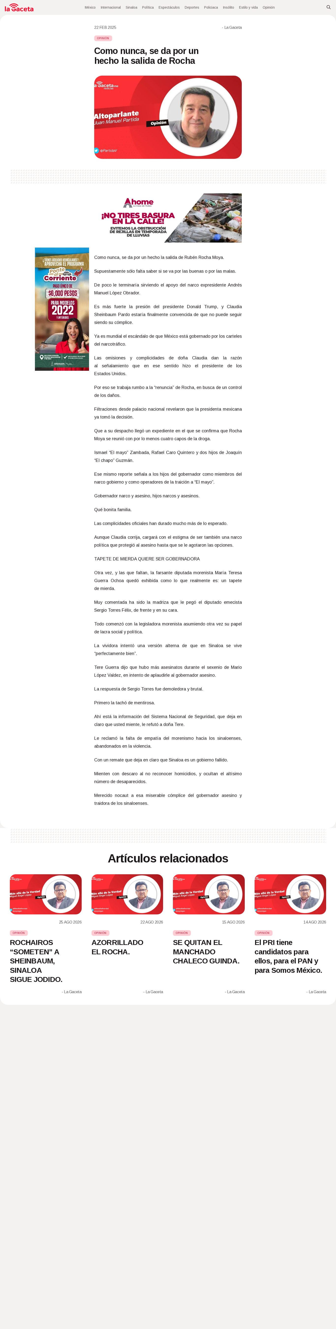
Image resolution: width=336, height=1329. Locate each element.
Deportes (192, 7)
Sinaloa (131, 7)
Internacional (111, 7)
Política (148, 7)
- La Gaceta (232, 27)
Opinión (269, 7)
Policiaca (211, 7)
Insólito (228, 7)
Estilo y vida (248, 7)
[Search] (328, 7)
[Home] (19, 7)
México (90, 7)
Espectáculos (169, 7)
